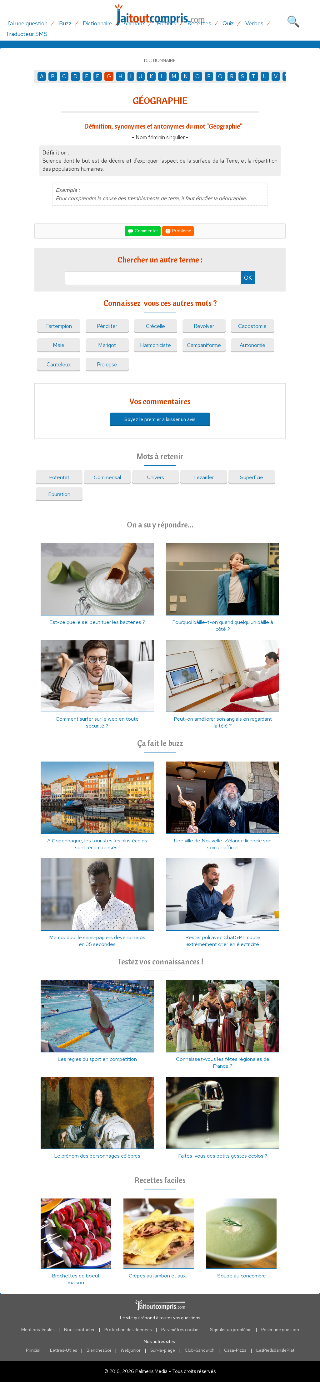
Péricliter (107, 326)
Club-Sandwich (199, 1350)
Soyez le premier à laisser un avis (160, 419)
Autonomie (252, 345)
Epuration (59, 494)
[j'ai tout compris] (160, 15)
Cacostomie (252, 326)
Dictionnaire (97, 23)
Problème (181, 230)
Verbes (254, 23)
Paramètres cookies (180, 1329)
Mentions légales (37, 1329)
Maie (58, 345)
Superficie (251, 477)
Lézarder (203, 477)
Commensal (107, 477)
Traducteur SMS (26, 34)
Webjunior (131, 1350)
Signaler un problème (231, 1329)
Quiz (228, 23)
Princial (33, 1350)
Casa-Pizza (235, 1350)
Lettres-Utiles (63, 1350)
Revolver (204, 326)
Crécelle (155, 326)
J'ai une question (27, 23)
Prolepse (107, 364)
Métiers (166, 23)
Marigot (107, 345)
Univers (155, 477)
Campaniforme (204, 345)
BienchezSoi (99, 1350)
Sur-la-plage (162, 1350)
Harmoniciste (155, 345)
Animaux (134, 23)
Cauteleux (59, 364)
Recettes (199, 23)
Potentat (59, 477)
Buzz (65, 23)
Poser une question (280, 1329)
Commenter (146, 230)
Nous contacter (79, 1329)
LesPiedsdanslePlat (275, 1350)
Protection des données (128, 1329)
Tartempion (58, 326)
